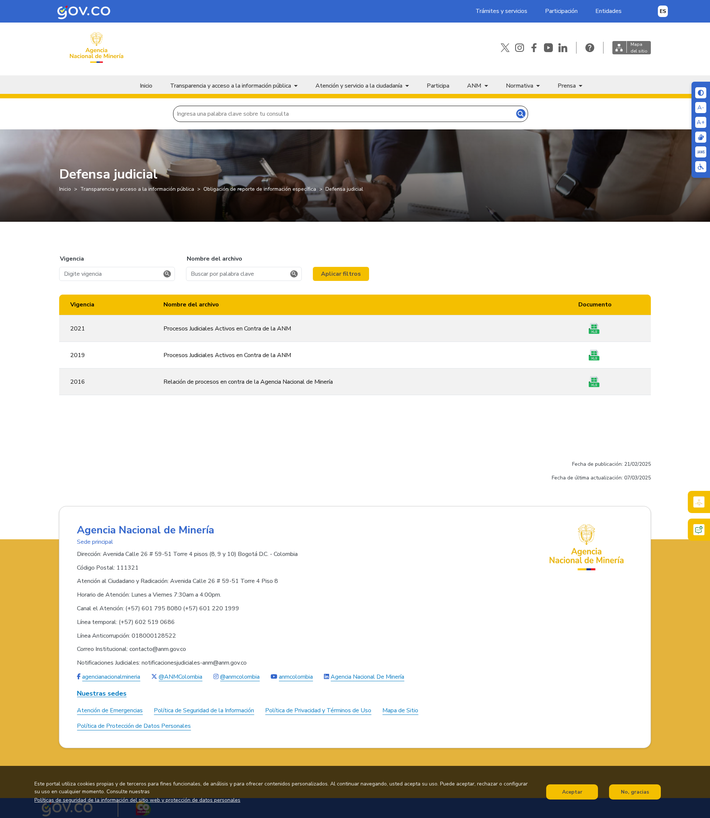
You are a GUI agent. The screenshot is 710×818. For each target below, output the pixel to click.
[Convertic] (700, 151)
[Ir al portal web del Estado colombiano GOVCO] (84, 11)
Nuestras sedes (101, 693)
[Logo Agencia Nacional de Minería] (586, 547)
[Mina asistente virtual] (698, 502)
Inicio (146, 86)
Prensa (567, 86)
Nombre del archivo (214, 259)
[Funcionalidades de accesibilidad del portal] (700, 166)
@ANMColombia (180, 677)
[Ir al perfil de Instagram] (519, 47)
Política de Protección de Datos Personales (134, 726)
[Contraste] (700, 92)
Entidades (608, 11)
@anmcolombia (240, 677)
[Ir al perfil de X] (505, 47)
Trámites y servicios (501, 11)
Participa (438, 86)
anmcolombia (296, 677)
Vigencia (72, 259)
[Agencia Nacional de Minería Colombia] (96, 47)
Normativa (519, 86)
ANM (474, 86)
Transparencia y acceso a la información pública (230, 86)
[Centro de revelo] (700, 137)
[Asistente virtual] (698, 529)
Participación (561, 11)
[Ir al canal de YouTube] (548, 47)
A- (700, 107)
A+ (701, 122)
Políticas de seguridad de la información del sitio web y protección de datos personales (137, 800)
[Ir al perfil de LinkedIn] (562, 47)
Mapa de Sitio (400, 710)
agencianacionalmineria (111, 677)
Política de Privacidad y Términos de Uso (318, 710)
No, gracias (635, 791)
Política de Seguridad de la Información (204, 710)
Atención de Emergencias (110, 710)
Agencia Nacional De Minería (367, 677)
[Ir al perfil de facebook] (534, 47)
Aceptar (572, 791)
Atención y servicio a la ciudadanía (358, 86)
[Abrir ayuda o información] (589, 47)
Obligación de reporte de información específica (259, 189)
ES (663, 11)
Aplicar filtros (341, 274)
